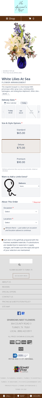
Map (22, 395)
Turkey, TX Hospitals (33, 378)
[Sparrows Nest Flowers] (21, 13)
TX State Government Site (30, 382)
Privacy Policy (11, 386)
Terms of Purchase (27, 386)
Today (24, 103)
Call (8, 395)
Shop (12, 18)
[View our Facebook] (19, 314)
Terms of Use (21, 389)
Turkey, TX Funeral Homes (11, 378)
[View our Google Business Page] (23, 314)
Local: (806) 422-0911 (21, 331)
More (5, 94)
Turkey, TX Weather (9, 382)
